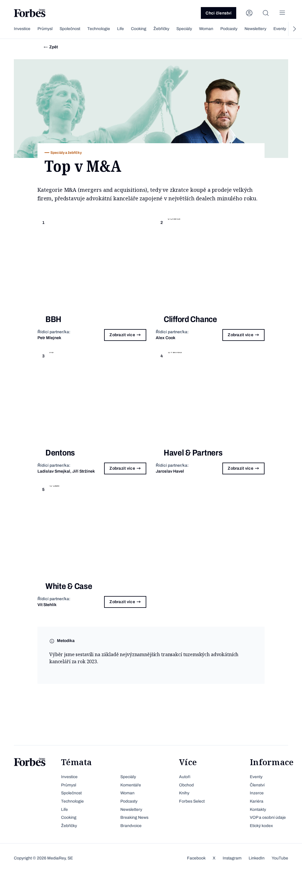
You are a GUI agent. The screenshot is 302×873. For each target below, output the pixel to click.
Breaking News (134, 817)
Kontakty (258, 809)
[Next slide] (294, 29)
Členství (257, 785)
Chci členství (219, 13)
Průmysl (44, 29)
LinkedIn (257, 858)
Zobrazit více (122, 335)
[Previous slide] (8, 29)
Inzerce (257, 793)
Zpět (53, 47)
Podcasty (228, 29)
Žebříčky (161, 29)
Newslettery (255, 29)
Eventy (279, 29)
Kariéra (256, 801)
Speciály (184, 29)
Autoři (184, 777)
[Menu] (282, 13)
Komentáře (130, 785)
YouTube (280, 858)
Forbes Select (192, 801)
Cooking (138, 29)
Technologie (98, 29)
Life (120, 29)
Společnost (70, 29)
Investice (22, 29)
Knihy (184, 793)
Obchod (186, 785)
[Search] (266, 13)
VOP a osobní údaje (268, 817)
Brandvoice (131, 826)
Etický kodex (261, 826)
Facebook (196, 858)
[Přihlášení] (249, 13)
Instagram (232, 858)
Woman (206, 29)
